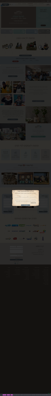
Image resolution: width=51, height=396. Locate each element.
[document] (25, 198)
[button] (13, 191)
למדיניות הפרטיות (33, 202)
